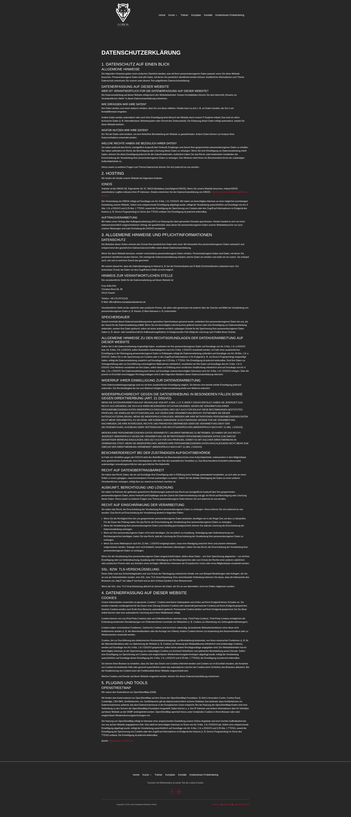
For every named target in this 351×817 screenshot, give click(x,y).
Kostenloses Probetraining (229, 15)
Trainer (184, 15)
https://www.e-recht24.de (121, 741)
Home (162, 15)
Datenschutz (227, 804)
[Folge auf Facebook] (172, 792)
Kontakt (208, 15)
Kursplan (196, 15)
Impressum (217, 804)
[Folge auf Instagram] (179, 792)
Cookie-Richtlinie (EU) (241, 804)
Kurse (171, 15)
